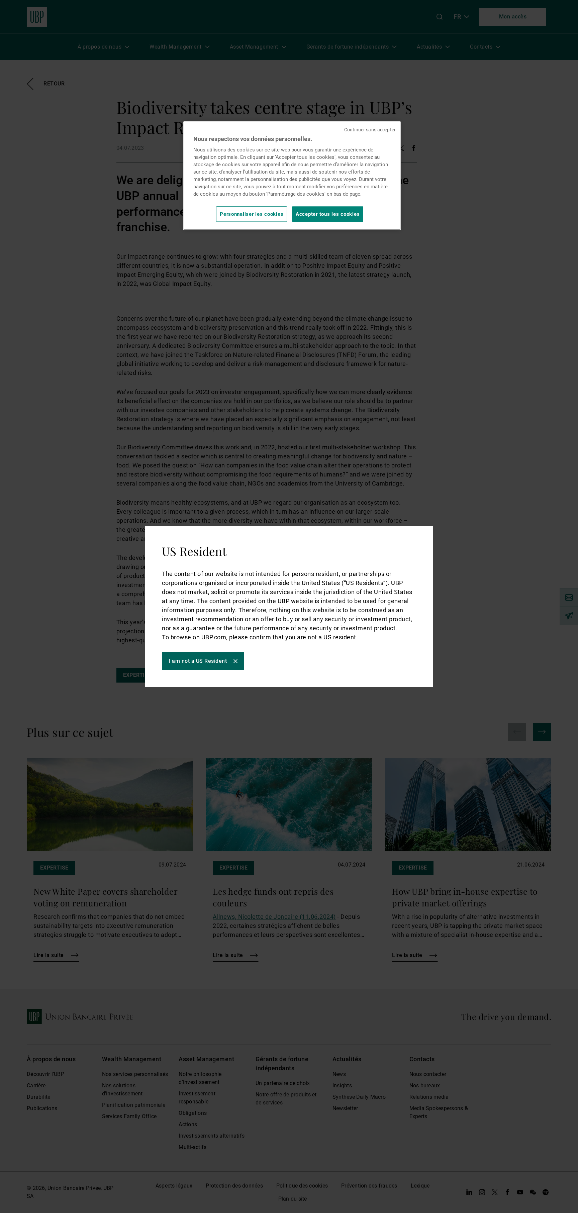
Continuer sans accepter (370, 129)
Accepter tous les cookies (328, 214)
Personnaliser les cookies (251, 214)
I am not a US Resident (198, 661)
